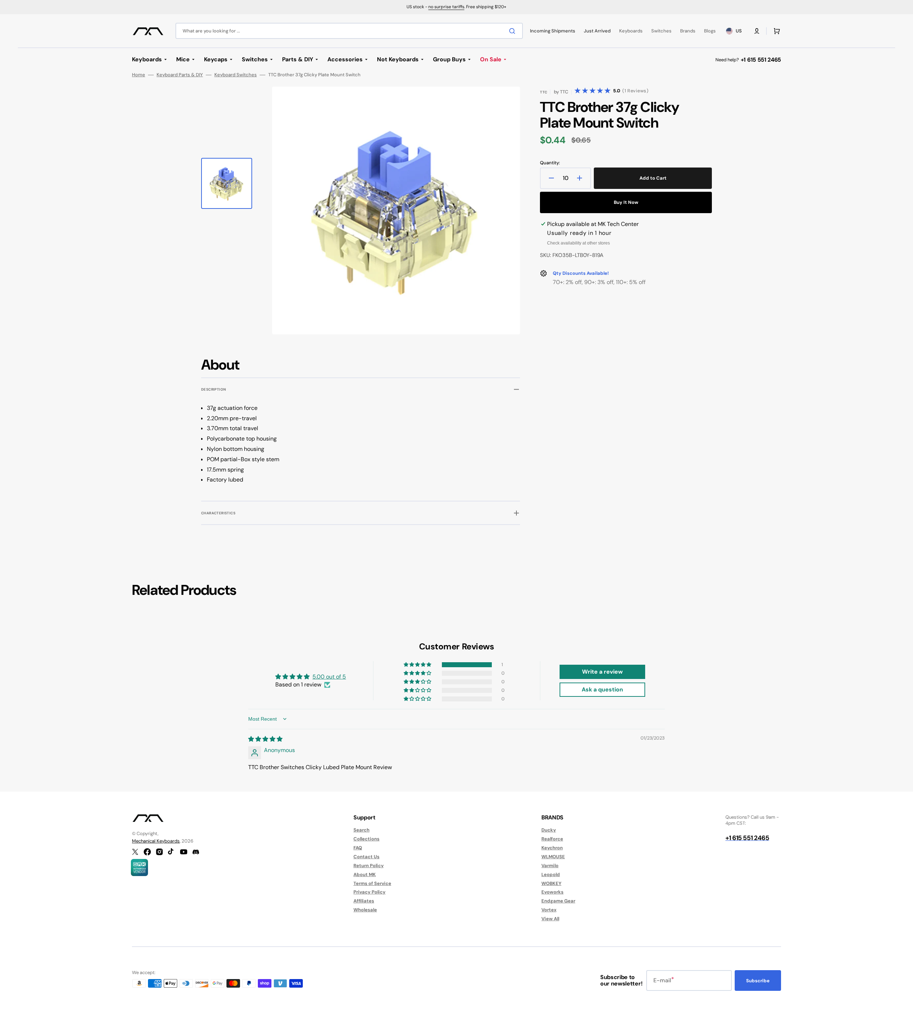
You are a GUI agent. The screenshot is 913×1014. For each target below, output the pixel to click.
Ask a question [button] (602, 689)
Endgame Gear (558, 901)
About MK (364, 874)
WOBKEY (551, 883)
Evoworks (552, 892)
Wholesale (365, 910)
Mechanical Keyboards (156, 841)
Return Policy (368, 866)
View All (550, 919)
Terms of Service (372, 883)
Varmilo (549, 866)
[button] (757, 31)
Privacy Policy (369, 892)
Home (138, 75)
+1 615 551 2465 (761, 59)
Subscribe (758, 981)
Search (361, 830)
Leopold (550, 874)
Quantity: (550, 163)
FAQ (357, 848)
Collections (366, 839)
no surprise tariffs (446, 7)
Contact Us (366, 857)
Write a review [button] (602, 671)
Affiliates (363, 901)
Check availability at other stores (578, 243)
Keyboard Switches (235, 75)
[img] (265, 739)
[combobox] (349, 31)
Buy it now (626, 202)
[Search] (513, 31)
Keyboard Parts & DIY (180, 75)
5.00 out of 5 (329, 676)
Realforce (552, 839)
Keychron (552, 848)
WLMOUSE (553, 857)
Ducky (548, 830)
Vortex (548, 910)
